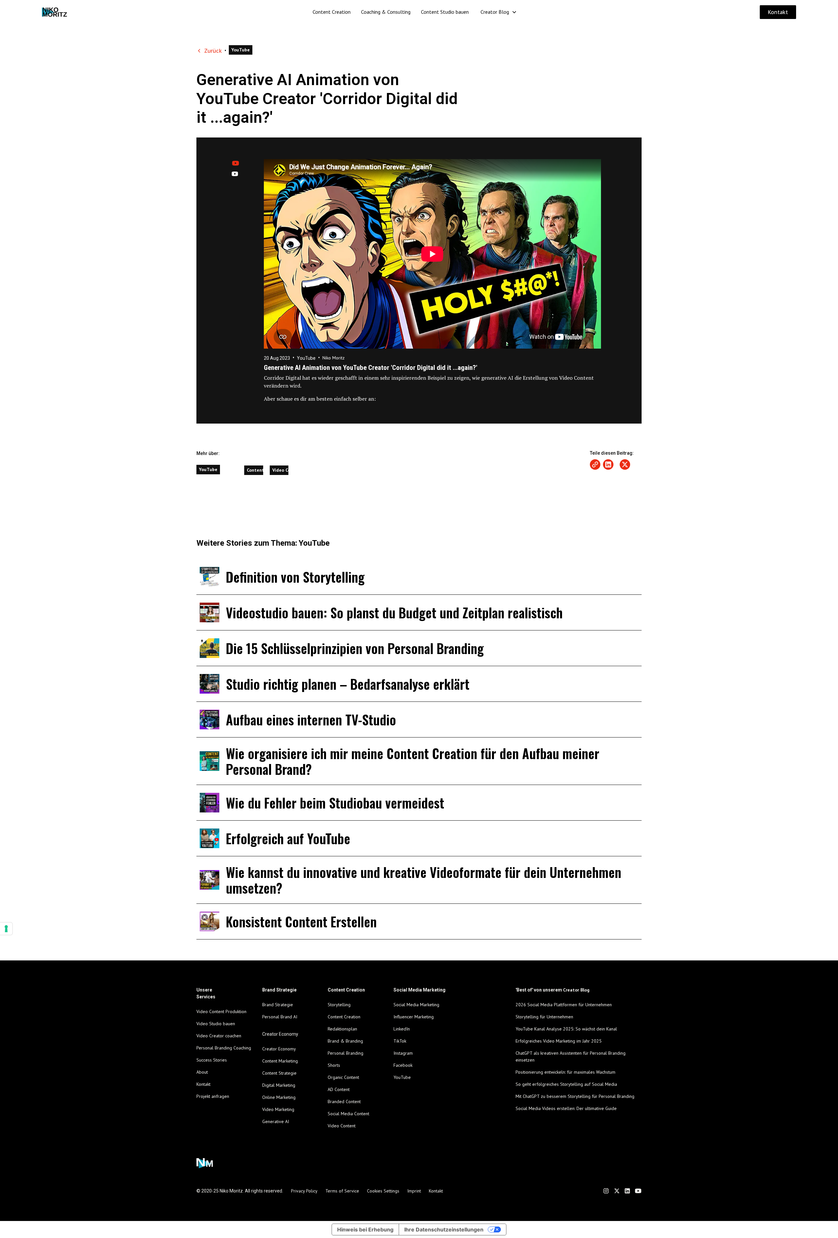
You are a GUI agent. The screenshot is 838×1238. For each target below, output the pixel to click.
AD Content (339, 1089)
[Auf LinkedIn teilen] (608, 464)
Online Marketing (279, 1097)
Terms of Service (342, 1191)
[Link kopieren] (595, 464)
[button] (498, 12)
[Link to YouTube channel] (638, 1191)
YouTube (402, 1077)
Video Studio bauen (215, 1024)
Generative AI (275, 1121)
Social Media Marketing (416, 1005)
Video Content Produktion (221, 1011)
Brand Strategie (277, 1005)
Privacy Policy (304, 1191)
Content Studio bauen (445, 12)
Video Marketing (278, 1109)
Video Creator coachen (218, 1036)
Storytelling (339, 1005)
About (202, 1072)
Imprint (414, 1191)
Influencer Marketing (413, 1017)
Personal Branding (345, 1053)
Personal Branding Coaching (223, 1048)
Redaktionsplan (342, 1029)
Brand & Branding (345, 1041)
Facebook (402, 1065)
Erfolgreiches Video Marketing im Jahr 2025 (559, 1041)
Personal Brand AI (279, 1017)
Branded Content (344, 1101)
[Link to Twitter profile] (616, 1191)
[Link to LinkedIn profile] (627, 1191)
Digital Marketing (278, 1085)
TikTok (399, 1041)
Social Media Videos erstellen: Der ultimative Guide (566, 1108)
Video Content (341, 1126)
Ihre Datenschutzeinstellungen (443, 1229)
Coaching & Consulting (385, 12)
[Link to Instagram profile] (606, 1191)
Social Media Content (348, 1114)
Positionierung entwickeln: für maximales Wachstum (565, 1072)
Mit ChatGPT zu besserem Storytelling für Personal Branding (575, 1096)
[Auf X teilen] (625, 464)
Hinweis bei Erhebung (365, 1229)
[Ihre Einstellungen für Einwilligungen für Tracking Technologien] (6, 928)
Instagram (403, 1053)
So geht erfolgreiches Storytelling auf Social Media (566, 1084)
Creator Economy (279, 1049)
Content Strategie (279, 1073)
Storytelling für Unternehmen (544, 1017)
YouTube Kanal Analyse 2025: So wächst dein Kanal (566, 1029)
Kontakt (778, 12)
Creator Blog (495, 12)
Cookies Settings (383, 1191)
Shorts (334, 1065)
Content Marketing (280, 1061)
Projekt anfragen (212, 1096)
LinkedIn (401, 1029)
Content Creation (332, 12)
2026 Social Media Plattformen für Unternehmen (564, 1005)
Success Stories (211, 1060)
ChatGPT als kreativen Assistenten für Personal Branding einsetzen (571, 1056)
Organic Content (343, 1077)
